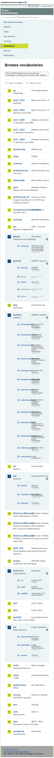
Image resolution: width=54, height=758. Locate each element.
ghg (15, 305)
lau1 (15, 603)
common (17, 163)
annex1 (24, 486)
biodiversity (19, 149)
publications (19, 685)
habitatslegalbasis (26, 400)
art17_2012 (19, 130)
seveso (17, 695)
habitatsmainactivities (26, 412)
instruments (26, 457)
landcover (18, 571)
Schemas (7, 41)
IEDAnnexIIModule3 (22, 523)
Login (33, 6)
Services (7, 51)
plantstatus (25, 645)
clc (22, 580)
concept (24, 268)
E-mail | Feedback (11, 749)
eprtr (15, 187)
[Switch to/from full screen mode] (37, 6)
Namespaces (9, 55)
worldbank (18, 731)
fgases (16, 236)
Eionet (14, 17)
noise (16, 675)
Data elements (9, 36)
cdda (15, 156)
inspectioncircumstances (26, 494)
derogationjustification (26, 379)
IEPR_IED (18, 548)
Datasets (7, 27)
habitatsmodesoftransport (26, 436)
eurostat (17, 219)
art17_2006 (19, 120)
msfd (15, 665)
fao (14, 226)
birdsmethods (26, 345)
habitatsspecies (26, 448)
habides (17, 315)
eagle (23, 587)
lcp (14, 627)
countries (25, 246)
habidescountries (26, 390)
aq (14, 90)
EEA (14, 2)
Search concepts (35, 83)
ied (14, 476)
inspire (16, 561)
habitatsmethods (26, 422)
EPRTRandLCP (21, 197)
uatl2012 (24, 594)
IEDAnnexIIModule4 (22, 536)
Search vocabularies (16, 83)
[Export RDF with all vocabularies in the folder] (47, 239)
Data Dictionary (23, 17)
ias (14, 466)
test (15, 705)
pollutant (24, 503)
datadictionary (20, 170)
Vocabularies (9, 46)
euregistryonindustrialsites (22, 210)
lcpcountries (26, 637)
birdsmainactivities (26, 335)
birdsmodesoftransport (26, 359)
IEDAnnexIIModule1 (22, 513)
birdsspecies (26, 371)
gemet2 (17, 261)
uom (15, 712)
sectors (24, 655)
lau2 (15, 610)
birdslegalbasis (26, 324)
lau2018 (17, 617)
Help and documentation (13, 22)
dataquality (19, 180)
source (24, 282)
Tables (6, 32)
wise (15, 721)
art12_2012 (19, 100)
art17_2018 (19, 139)
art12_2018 (19, 110)
